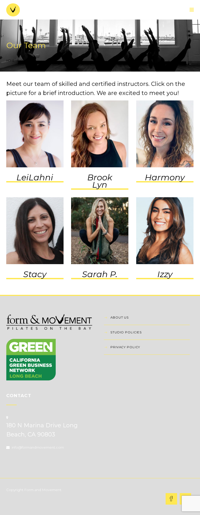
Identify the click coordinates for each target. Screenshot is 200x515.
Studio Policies (126, 332)
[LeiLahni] (35, 133)
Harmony (165, 177)
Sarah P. (99, 274)
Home (10, 60)
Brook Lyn (99, 181)
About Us (119, 317)
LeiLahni (34, 177)
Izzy (164, 274)
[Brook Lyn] (99, 133)
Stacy (34, 274)
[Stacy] (35, 230)
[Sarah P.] (99, 230)
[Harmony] (164, 133)
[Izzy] (164, 230)
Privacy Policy (125, 347)
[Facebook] (171, 499)
